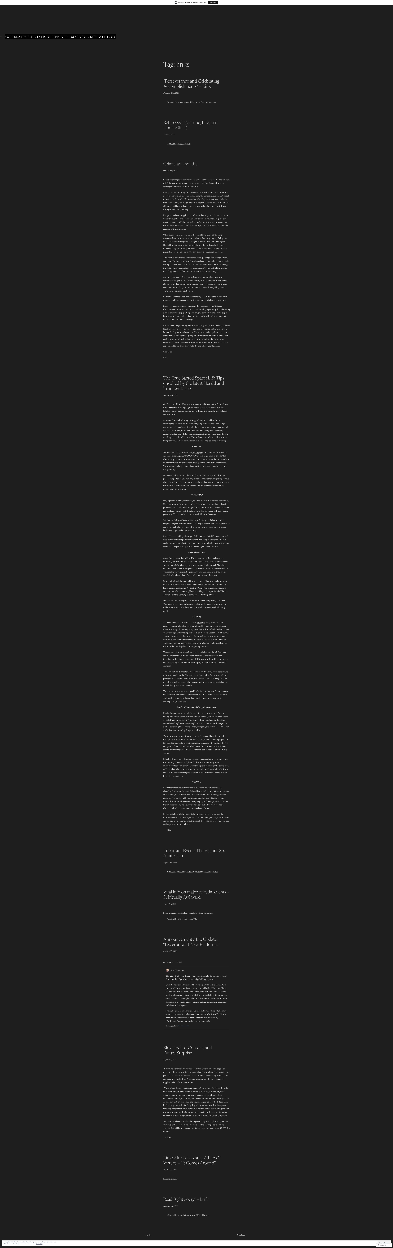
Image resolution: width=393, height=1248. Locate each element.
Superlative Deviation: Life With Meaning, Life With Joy (60, 37)
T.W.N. (223, 1128)
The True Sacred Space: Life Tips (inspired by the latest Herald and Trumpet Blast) (193, 383)
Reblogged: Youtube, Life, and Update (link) (190, 125)
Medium (169, 1018)
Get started (213, 2)
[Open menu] (1, 37)
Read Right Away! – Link (186, 1199)
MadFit (210, 536)
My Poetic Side (196, 1018)
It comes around (170, 1179)
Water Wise (201, 588)
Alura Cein (214, 1092)
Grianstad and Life (180, 164)
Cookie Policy (39, 1244)
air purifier (198, 453)
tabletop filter (207, 595)
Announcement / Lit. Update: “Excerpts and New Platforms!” (191, 942)
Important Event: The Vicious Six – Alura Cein (195, 853)
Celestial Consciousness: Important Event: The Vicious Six (192, 872)
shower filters (188, 591)
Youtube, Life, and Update (178, 144)
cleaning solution (186, 595)
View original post (172, 1026)
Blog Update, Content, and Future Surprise (187, 1051)
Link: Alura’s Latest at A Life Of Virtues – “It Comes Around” (192, 1161)
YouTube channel (193, 261)
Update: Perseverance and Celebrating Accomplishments (191, 102)
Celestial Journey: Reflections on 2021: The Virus (188, 1215)
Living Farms (180, 565)
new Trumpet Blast (173, 408)
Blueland (201, 623)
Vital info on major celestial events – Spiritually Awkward (196, 895)
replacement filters (185, 456)
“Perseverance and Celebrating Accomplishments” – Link (191, 84)
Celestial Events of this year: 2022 (182, 919)
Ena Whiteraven (177, 970)
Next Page (242, 1235)
